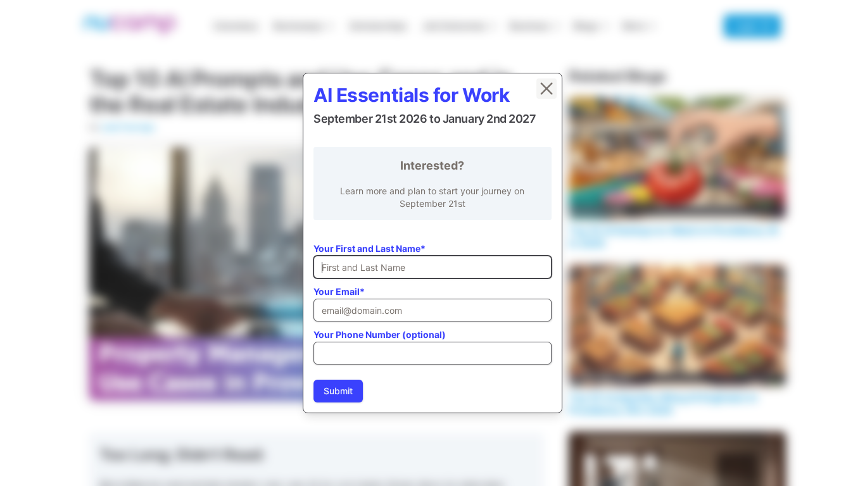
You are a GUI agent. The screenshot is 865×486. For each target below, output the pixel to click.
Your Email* (339, 291)
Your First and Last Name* (369, 248)
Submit (338, 390)
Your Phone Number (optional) (379, 334)
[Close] (546, 88)
